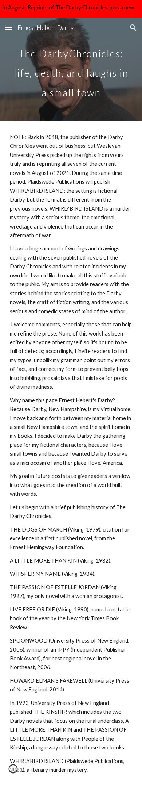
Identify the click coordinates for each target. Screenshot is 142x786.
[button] (8, 28)
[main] (71, 69)
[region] (71, 9)
